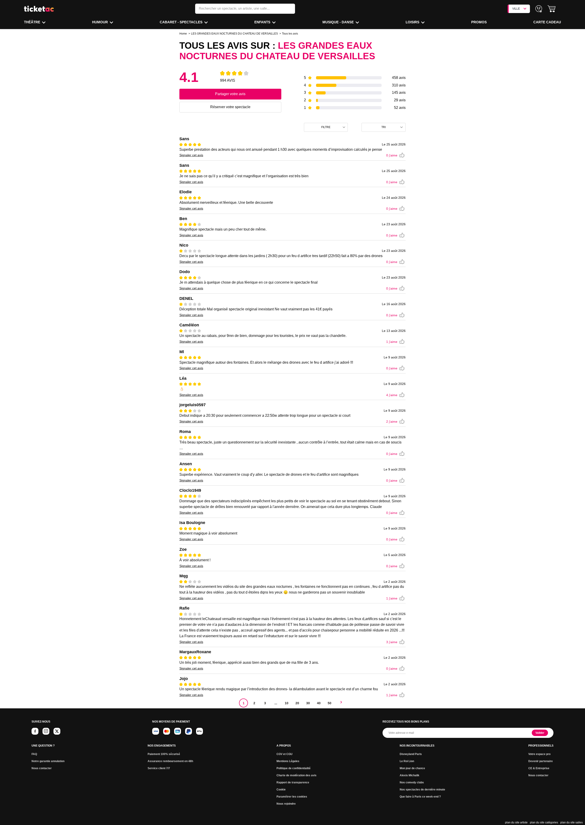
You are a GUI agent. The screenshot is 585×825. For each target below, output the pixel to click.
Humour (100, 22)
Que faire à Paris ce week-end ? (420, 796)
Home (183, 33)
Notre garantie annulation (48, 761)
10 (286, 703)
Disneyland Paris (411, 754)
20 (297, 703)
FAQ (34, 754)
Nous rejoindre (286, 803)
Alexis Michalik (409, 775)
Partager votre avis (230, 94)
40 (319, 703)
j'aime (391, 155)
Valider (539, 732)
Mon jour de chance (412, 768)
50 (329, 703)
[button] (552, 9)
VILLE (516, 8)
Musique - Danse (338, 22)
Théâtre (32, 22)
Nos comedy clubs (412, 782)
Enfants (262, 22)
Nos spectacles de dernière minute (422, 789)
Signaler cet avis (191, 155)
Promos (479, 22)
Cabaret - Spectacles (181, 22)
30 (308, 703)
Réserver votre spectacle (230, 107)
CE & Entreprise (538, 768)
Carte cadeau (547, 22)
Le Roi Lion (407, 761)
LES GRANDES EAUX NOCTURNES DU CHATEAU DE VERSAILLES (234, 33)
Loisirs (413, 22)
